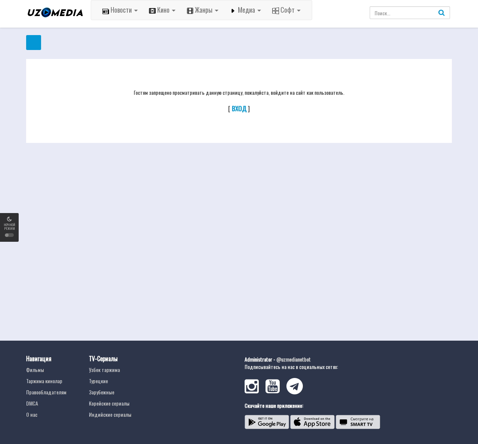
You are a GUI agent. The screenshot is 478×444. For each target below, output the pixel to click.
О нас (31, 414)
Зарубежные (101, 392)
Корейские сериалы (109, 403)
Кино (163, 10)
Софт (287, 10)
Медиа (246, 10)
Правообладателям (46, 392)
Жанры (203, 10)
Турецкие (98, 381)
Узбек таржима (104, 369)
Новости (121, 10)
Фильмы (35, 369)
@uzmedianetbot (293, 359)
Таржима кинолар (44, 381)
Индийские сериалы (110, 414)
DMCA (32, 403)
